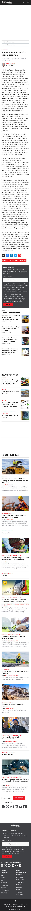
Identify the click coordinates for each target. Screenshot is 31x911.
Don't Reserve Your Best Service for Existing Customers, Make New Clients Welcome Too (10, 404)
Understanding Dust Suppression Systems (13, 705)
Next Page (19, 798)
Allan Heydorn (10, 63)
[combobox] (15, 41)
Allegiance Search (11, 741)
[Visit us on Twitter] (7, 806)
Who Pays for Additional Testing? (10, 416)
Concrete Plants (7, 702)
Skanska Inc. (9, 520)
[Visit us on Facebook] (3, 806)
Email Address (7, 276)
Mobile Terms (7, 301)
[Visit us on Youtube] (20, 806)
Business (5, 49)
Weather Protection (8, 513)
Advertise (14, 904)
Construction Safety (8, 752)
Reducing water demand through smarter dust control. (14, 711)
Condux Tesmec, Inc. (11, 641)
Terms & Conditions (13, 906)
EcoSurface (8, 485)
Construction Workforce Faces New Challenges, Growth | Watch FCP (10, 350)
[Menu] (27, 2)
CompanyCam (6, 533)
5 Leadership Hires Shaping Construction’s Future (11, 738)
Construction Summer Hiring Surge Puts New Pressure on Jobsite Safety (9, 339)
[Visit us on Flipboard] (25, 806)
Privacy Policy (18, 301)
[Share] (7, 255)
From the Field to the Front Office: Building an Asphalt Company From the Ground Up (11, 317)
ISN (6, 562)
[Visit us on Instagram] (12, 806)
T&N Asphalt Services (12, 675)
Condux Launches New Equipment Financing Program (13, 637)
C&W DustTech (9, 708)
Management (6, 669)
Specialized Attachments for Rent (10, 392)
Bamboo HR (8, 785)
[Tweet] (15, 255)
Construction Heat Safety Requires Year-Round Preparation (10, 328)
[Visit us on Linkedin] (16, 806)
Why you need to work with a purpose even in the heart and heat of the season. (15, 678)
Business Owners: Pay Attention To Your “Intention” (15, 672)
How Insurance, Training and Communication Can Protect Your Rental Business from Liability (10, 382)
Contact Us (7, 904)
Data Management (7, 531)
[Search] (23, 2)
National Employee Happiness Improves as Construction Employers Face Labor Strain (15, 781)
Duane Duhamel (7, 754)
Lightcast (5, 575)
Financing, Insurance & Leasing (11, 634)
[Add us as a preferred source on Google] (19, 255)
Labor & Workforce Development (12, 555)
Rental (4, 377)
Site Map (22, 906)
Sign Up (8, 304)
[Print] (3, 255)
